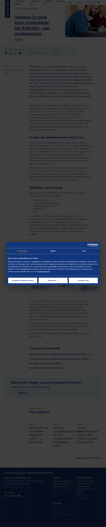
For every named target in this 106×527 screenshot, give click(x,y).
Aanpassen (52, 280)
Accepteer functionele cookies (23, 280)
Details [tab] (53, 251)
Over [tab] (84, 251)
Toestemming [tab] (22, 251)
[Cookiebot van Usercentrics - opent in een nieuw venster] (89, 245)
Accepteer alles (83, 280)
